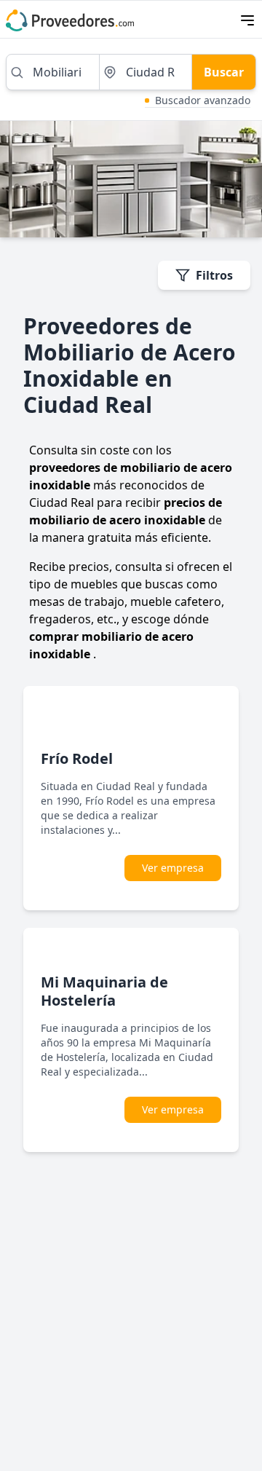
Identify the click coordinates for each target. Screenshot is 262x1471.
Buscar (224, 72)
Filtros (214, 275)
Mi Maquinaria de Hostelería (104, 991)
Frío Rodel (77, 758)
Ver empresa (173, 868)
